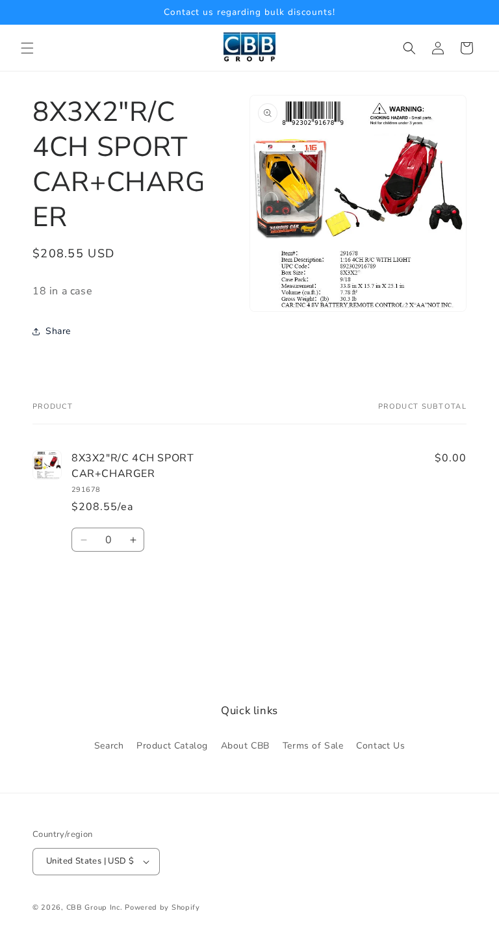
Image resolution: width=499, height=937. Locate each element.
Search (109, 745)
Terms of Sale (313, 745)
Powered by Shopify (162, 907)
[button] (27, 48)
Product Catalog (172, 745)
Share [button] (58, 331)
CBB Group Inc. (94, 907)
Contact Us (380, 745)
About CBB (245, 745)
